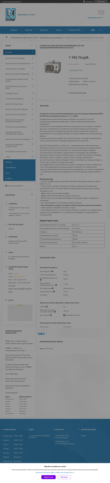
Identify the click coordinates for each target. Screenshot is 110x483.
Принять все (48, 477)
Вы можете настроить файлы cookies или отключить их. (54, 472)
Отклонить (64, 477)
